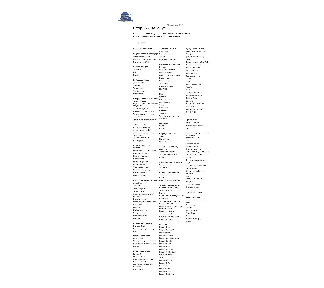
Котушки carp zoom (166, 249)
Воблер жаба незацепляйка (169, 75)
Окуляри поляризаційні (142, 130)
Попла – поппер (165, 78)
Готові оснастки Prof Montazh (144, 244)
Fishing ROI (137, 254)
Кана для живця (139, 213)
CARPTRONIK (191, 112)
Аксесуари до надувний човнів (145, 59)
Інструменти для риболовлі (196, 165)
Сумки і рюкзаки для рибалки (197, 152)
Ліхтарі (162, 57)
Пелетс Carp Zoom (193, 68)
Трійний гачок (138, 88)
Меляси (188, 59)
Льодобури (137, 183)
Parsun (135, 75)
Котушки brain (164, 246)
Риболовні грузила (141, 251)
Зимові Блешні (139, 191)
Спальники (163, 199)
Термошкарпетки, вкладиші (143, 114)
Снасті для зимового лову (145, 180)
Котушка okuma (165, 244)
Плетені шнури (191, 205)
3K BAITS (189, 79)
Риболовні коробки (193, 146)
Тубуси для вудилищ (194, 154)
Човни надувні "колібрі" (142, 56)
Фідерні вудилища (140, 159)
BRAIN (161, 157)
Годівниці (162, 177)
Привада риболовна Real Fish (197, 62)
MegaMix (189, 87)
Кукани (188, 176)
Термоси (189, 117)
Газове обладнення (166, 219)
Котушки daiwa (164, 233)
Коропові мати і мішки (194, 193)
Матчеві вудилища (140, 162)
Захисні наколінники (141, 138)
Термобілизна (138, 117)
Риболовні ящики (192, 143)
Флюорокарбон (191, 210)
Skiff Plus (163, 97)
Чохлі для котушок (193, 187)
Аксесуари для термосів (195, 125)
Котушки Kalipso (165, 255)
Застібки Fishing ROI (167, 152)
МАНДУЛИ (163, 89)
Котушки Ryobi (164, 227)
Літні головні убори (140, 109)
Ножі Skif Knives (165, 100)
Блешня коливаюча (166, 81)
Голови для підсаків (193, 190)
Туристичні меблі (165, 190)
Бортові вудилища (140, 175)
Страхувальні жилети (141, 127)
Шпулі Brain (163, 142)
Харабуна (189, 101)
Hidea (135, 72)
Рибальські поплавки (143, 223)
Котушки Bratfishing (166, 274)
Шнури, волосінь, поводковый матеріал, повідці (196, 199)
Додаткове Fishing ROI (168, 154)
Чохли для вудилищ (193, 149)
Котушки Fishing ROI (167, 230)
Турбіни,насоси (191, 168)
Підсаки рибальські (193, 138)
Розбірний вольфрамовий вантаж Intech (143, 265)
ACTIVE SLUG (164, 168)
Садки (188, 163)
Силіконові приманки (167, 70)
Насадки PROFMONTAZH (195, 104)
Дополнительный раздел (170, 162)
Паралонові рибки (166, 86)
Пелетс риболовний (193, 65)
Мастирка (189, 54)
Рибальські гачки (141, 80)
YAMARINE (137, 70)
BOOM (188, 90)
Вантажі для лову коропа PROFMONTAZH (143, 261)
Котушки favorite (165, 241)
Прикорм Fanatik (192, 98)
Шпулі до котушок (167, 134)
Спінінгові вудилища (141, 153)
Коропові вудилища (140, 156)
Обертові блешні (165, 72)
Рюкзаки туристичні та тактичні (171, 217)
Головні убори (138, 141)
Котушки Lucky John (167, 271)
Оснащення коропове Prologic (144, 241)
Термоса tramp (191, 120)
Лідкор (188, 221)
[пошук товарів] (189, 42)
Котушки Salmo (165, 269)
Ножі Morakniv (164, 102)
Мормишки (137, 207)
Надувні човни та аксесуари (145, 54)
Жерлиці (136, 186)
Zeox (161, 258)
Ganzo (161, 129)
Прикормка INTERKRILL (195, 84)
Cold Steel (163, 111)
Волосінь (189, 208)
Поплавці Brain (139, 226)
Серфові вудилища (140, 167)
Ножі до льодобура (140, 210)
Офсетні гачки (138, 94)
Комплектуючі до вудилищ (143, 170)
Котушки (163, 224)
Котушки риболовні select (169, 238)
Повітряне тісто (191, 73)
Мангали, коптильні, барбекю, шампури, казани (170, 207)
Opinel (161, 105)
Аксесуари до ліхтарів (167, 59)
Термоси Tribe (191, 128)
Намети (162, 193)
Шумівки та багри (140, 216)
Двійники (136, 85)
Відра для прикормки (194, 179)
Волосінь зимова (139, 199)
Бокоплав (137, 218)
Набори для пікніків (166, 211)
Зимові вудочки (139, 189)
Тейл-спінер (163, 84)
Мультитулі (164, 123)
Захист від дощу (139, 124)
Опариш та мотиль (193, 76)
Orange (136, 246)
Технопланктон (191, 106)
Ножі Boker (163, 108)
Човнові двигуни (140, 67)
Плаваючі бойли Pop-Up (195, 109)
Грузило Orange (139, 257)
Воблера (162, 67)
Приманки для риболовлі (170, 64)
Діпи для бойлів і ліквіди (195, 57)
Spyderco (162, 113)
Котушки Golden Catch (167, 252)
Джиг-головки (138, 83)
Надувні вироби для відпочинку (171, 196)
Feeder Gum (190, 213)
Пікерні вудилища (140, 164)
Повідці (188, 216)
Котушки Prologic (165, 260)
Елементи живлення (167, 54)
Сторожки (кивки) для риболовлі (145, 202)
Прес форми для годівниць (169, 180)
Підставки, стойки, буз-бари (196, 160)
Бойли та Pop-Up (192, 70)
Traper (188, 82)
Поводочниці (190, 182)
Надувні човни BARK (141, 62)
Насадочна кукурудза (194, 95)
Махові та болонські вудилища (145, 150)
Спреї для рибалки (193, 93)
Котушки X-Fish (165, 263)
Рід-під (188, 157)
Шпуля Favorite (165, 139)
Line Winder (163, 266)
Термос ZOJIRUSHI (193, 122)
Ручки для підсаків (193, 184)
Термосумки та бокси (167, 214)
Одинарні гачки (139, 91)
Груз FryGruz (138, 269)
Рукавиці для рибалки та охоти (145, 111)
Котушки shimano (166, 235)
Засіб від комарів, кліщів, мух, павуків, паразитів (171, 202)
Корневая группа (165, 165)
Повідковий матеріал (193, 219)
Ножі (161, 94)
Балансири (137, 204)
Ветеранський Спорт (142, 49)
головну (153, 36)
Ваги (187, 141)
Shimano (162, 136)
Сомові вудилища (140, 173)
